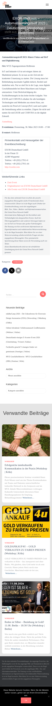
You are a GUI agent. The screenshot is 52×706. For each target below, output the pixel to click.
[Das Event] (8, 4)
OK (26, 700)
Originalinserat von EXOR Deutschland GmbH (27, 186)
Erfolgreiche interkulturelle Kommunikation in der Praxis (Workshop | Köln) (26, 468)
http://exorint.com (12, 167)
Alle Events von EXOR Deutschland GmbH (26, 189)
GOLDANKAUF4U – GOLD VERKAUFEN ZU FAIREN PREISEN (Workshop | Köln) (25, 550)
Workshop (17, 262)
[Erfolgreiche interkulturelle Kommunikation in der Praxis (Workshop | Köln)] (26, 440)
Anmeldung (7, 122)
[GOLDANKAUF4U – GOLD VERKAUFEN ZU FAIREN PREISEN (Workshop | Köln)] (26, 522)
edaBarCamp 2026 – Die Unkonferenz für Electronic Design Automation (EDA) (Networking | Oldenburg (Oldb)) (26, 318)
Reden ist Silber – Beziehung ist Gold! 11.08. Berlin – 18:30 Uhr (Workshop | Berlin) (25, 625)
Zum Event (12, 182)
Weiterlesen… (28, 498)
